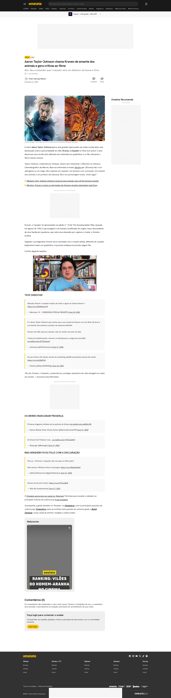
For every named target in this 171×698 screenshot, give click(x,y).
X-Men (41, 9)
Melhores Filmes (120, 9)
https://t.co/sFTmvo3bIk (58, 483)
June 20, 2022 (74, 312)
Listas (25, 672)
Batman (91, 9)
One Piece (71, 9)
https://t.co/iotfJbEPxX (36, 360)
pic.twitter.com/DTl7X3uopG (38, 341)
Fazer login (33, 627)
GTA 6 (47, 9)
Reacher (54, 9)
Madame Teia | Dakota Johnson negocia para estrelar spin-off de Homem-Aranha (63, 181)
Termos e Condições (30, 686)
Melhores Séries (133, 9)
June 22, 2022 (58, 366)
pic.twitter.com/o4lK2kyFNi (80, 424)
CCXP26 (25, 9)
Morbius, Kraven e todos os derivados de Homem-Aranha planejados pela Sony (62, 185)
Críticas (25, 669)
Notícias (25, 665)
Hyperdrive (41, 509)
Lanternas (62, 9)
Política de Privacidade (45, 686)
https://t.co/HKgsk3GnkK (70, 467)
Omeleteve (69, 505)
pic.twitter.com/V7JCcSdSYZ (63, 440)
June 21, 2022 (57, 347)
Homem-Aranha (82, 9)
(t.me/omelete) (61, 499)
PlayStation (109, 9)
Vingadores (99, 9)
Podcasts (34, 9)
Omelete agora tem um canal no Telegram (45, 496)
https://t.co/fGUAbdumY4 (37, 306)
